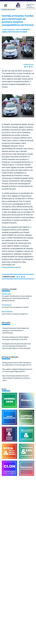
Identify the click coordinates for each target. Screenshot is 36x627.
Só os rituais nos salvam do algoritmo (15, 313)
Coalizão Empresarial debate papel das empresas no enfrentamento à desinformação (15, 330)
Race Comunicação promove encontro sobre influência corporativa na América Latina (16, 378)
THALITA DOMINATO (22, 29)
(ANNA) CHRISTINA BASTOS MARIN (14, 32)
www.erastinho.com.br (11, 267)
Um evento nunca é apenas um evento (15, 306)
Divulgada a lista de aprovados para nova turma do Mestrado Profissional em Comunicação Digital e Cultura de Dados (16, 346)
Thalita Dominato (8, 29)
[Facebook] (27, 67)
